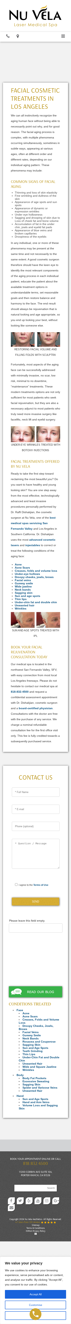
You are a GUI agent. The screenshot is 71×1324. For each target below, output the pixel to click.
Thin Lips (28, 1054)
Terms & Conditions (35, 1228)
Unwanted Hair (32, 1063)
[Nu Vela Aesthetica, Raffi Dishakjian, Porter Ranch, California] (35, 15)
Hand (20, 1095)
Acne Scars (22, 567)
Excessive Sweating (35, 1081)
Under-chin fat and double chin (36, 602)
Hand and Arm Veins (36, 1102)
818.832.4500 (35, 1163)
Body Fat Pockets (34, 1078)
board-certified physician (36, 708)
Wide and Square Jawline (39, 1066)
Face (20, 1010)
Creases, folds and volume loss (36, 570)
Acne (18, 564)
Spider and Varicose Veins (39, 1087)
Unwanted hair (24, 605)
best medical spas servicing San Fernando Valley (33, 523)
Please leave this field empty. (27, 920)
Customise (35, 1304)
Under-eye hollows (27, 573)
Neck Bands (30, 1038)
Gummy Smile (31, 1035)
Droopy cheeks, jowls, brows (34, 577)
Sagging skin (24, 592)
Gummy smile (24, 583)
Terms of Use (40, 885)
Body (20, 1075)
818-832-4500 (20, 691)
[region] (35, 1290)
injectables (32, 545)
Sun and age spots (27, 595)
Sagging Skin (31, 1044)
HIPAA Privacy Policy (35, 1231)
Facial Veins (30, 1032)
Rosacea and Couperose (39, 1041)
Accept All (36, 1294)
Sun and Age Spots (35, 1047)
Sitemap (35, 1225)
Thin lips (21, 599)
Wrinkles (20, 608)
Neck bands (23, 589)
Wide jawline (23, 586)
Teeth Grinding (32, 1051)
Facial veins (23, 580)
